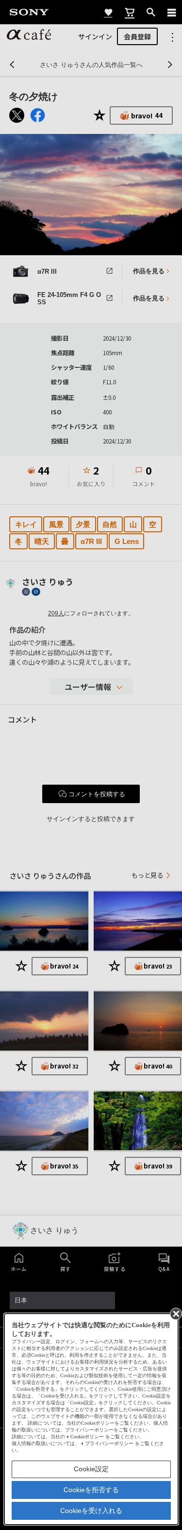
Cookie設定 (91, 1469)
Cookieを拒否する (91, 1490)
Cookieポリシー (87, 1436)
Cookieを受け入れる (91, 1510)
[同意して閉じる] (175, 1313)
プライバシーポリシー (109, 1443)
